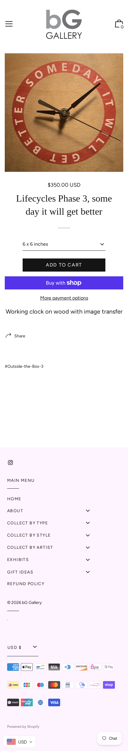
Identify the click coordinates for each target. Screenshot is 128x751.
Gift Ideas (20, 572)
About (15, 510)
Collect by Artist (30, 547)
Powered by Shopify (23, 726)
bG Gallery (32, 602)
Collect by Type (27, 523)
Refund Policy (25, 583)
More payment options (64, 298)
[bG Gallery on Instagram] (10, 462)
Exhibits (18, 559)
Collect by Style (29, 535)
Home (14, 498)
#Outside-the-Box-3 (24, 366)
